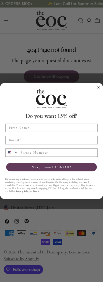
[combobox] (12, 152)
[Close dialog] (98, 87)
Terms (35, 191)
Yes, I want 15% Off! (51, 167)
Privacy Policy (23, 191)
